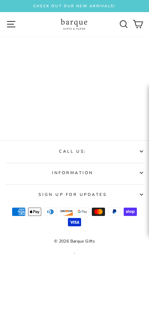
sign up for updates (72, 194)
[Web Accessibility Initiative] (146, 149)
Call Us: (72, 151)
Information (73, 173)
